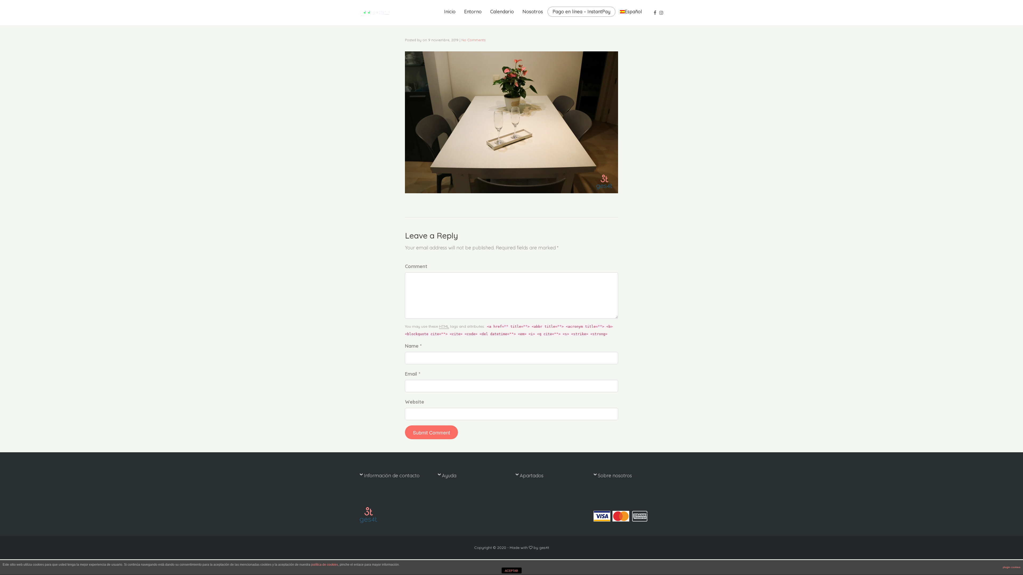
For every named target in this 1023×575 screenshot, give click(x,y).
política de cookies (324, 564)
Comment (416, 266)
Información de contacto (392, 476)
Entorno (473, 12)
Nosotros (532, 12)
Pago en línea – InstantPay (581, 11)
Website (414, 402)
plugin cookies (1011, 567)
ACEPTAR (511, 570)
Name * (413, 346)
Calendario (502, 12)
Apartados (531, 476)
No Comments (473, 40)
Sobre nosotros (615, 476)
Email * (412, 374)
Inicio (450, 12)
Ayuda (449, 476)
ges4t (544, 547)
